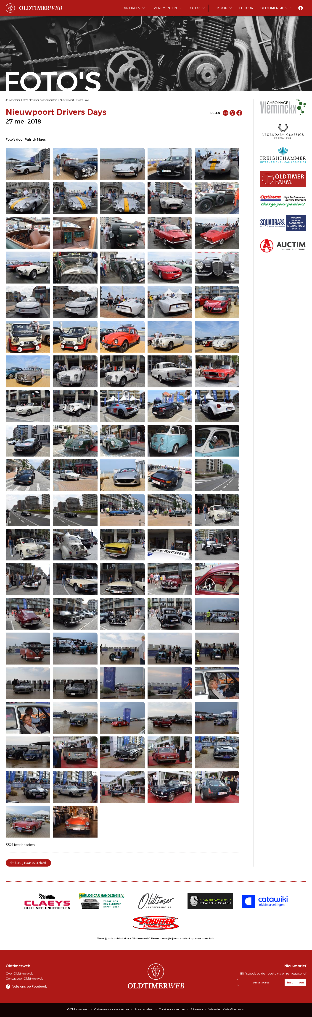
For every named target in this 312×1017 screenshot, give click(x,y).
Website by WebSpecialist (227, 1009)
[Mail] (225, 113)
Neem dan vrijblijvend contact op (172, 938)
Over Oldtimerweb (19, 973)
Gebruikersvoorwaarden (111, 1009)
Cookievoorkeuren (172, 1009)
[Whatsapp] (232, 113)
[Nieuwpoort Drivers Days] (28, 164)
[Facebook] (239, 113)
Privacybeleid (144, 1009)
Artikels (132, 8)
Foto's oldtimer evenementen (39, 100)
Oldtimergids (273, 8)
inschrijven (295, 982)
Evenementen (164, 8)
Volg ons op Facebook (29, 986)
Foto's (194, 8)
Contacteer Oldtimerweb (24, 978)
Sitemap (197, 1009)
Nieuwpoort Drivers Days (74, 100)
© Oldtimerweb (78, 1009)
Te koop (219, 8)
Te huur (246, 8)
